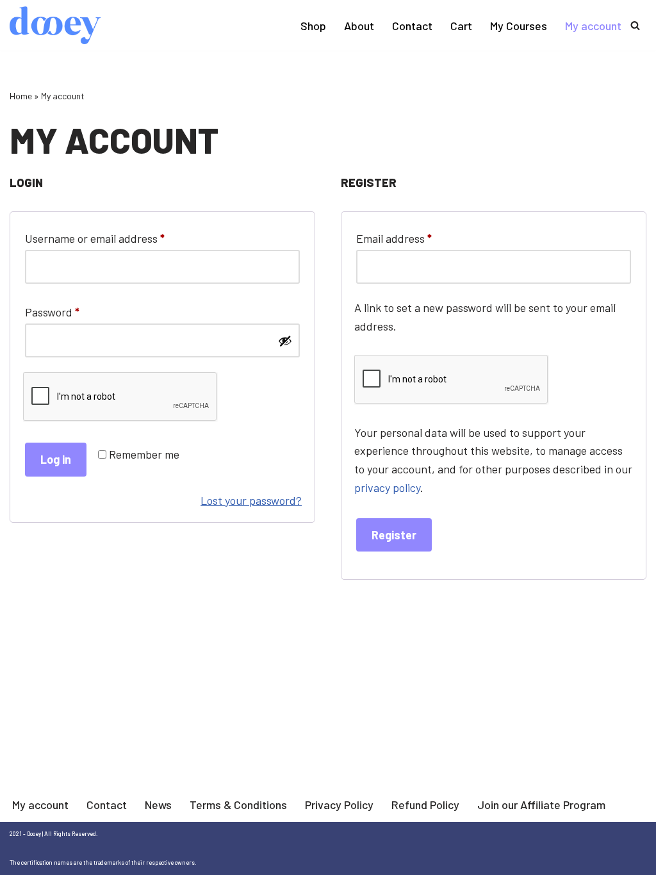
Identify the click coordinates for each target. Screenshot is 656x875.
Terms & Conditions (238, 804)
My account (593, 26)
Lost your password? (251, 500)
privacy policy (387, 487)
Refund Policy (425, 804)
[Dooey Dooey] (55, 25)
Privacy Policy (339, 804)
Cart (461, 26)
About (359, 26)
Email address (394, 238)
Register (394, 535)
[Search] (635, 25)
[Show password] (285, 341)
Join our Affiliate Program (541, 804)
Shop (313, 26)
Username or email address (95, 238)
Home (21, 95)
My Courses (518, 26)
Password (52, 311)
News (158, 804)
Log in (55, 459)
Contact (412, 26)
